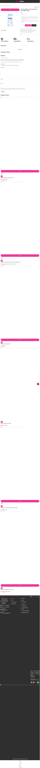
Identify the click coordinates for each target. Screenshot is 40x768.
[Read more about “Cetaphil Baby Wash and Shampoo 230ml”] (2, 176)
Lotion (6, 509)
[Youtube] (34, 682)
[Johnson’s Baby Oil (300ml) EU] (20, 302)
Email (2, 83)
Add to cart (28, 25)
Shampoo (6, 179)
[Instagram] (36, 682)
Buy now (33, 25)
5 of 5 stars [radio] (17, 65)
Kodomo (21, 12)
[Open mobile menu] (1, 1)
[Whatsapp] (38, 682)
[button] (2, 343)
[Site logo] (20, 1)
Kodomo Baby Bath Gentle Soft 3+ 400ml (7, 589)
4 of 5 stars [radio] (13, 65)
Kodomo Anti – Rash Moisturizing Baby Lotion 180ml (9, 507)
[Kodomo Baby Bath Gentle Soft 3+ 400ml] (20, 547)
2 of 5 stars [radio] (6, 65)
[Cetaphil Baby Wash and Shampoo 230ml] (20, 133)
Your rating (3, 64)
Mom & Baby (3, 179)
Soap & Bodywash (7, 591)
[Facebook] (31, 682)
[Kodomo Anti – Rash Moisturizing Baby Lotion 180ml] (20, 463)
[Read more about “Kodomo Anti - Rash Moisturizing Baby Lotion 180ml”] (2, 506)
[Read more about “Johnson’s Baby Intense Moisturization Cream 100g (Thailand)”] (2, 261)
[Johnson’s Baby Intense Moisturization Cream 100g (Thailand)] (20, 217)
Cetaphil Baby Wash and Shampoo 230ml (7, 177)
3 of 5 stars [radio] (9, 65)
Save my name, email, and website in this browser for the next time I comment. (13, 88)
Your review (3, 67)
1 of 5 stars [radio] (2, 65)
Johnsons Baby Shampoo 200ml (6, 423)
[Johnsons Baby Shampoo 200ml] (20, 384)
